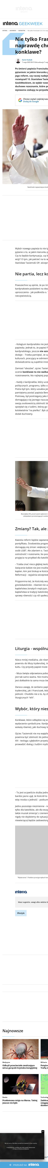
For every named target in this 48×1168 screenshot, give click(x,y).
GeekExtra (21, 30)
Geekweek (13, 30)
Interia (4, 30)
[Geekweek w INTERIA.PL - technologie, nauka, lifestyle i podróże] (30, 23)
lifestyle (20, 913)
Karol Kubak (27, 60)
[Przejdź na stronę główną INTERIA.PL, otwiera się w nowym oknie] (10, 23)
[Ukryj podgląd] (42, 1131)
